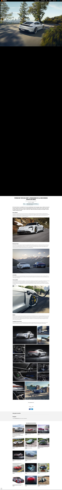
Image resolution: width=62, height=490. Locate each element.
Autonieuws (33, 202)
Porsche (30, 406)
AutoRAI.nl (58, 0)
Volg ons (50, 0)
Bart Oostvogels (29, 203)
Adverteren (54, 0)
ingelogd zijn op (17, 418)
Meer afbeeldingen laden (31, 402)
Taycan (32, 406)
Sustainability (43, 0)
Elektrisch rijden (37, 0)
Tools (46, 0)
